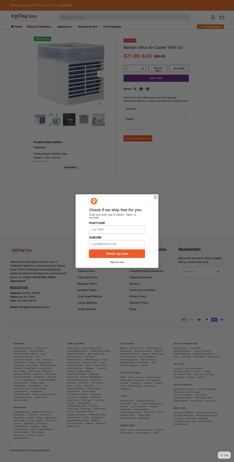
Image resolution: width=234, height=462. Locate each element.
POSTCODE (97, 223)
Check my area (117, 253)
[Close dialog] (155, 197)
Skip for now (117, 262)
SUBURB (95, 237)
